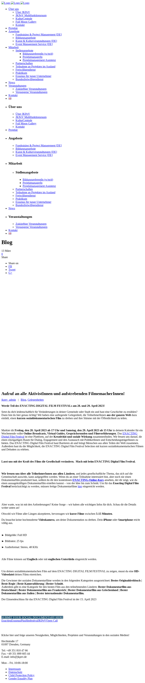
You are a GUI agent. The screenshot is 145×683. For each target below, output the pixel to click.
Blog (23, 399)
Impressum (14, 668)
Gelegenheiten (36, 399)
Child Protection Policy (21, 675)
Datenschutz (15, 672)
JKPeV (42, 620)
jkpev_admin (8, 399)
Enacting (6, 620)
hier (80, 486)
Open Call (52, 620)
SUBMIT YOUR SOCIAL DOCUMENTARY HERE (32, 617)
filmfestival (32, 620)
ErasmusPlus (18, 620)
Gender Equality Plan (20, 678)
